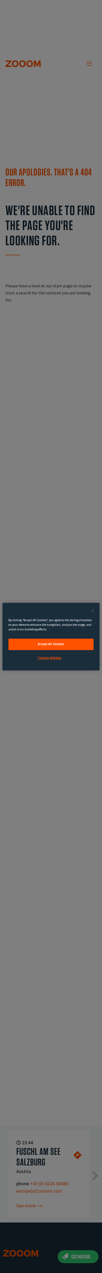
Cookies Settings (49, 658)
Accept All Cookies (51, 644)
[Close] (92, 610)
